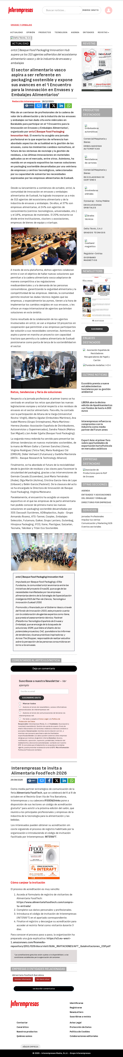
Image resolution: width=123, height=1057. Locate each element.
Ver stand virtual (43, 979)
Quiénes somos (24, 1036)
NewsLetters (76, 1012)
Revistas (103, 32)
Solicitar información (23, 979)
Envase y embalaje (21, 25)
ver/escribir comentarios (44, 988)
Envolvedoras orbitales (93, 206)
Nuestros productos (27, 1031)
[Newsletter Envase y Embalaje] (96, 297)
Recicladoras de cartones (94, 178)
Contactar (22, 1022)
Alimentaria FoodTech (29, 792)
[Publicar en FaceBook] (45, 105)
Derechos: (52, 738)
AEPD (53, 748)
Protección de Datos (80, 1027)
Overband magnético (90, 258)
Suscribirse (97, 329)
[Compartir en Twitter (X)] (53, 105)
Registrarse (76, 1007)
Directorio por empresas (96, 502)
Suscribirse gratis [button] (88, 10)
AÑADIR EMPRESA (30, 1046)
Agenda (85, 490)
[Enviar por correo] (38, 105)
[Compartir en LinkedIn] (60, 105)
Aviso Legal (43, 719)
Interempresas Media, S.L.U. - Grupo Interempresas (65, 1053)
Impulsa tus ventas (90, 519)
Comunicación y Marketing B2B (96, 523)
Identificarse (76, 1003)
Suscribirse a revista (80, 1016)
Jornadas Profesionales (92, 516)
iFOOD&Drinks (52, 800)
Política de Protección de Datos (30, 750)
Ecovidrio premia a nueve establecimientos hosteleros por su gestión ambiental (96, 387)
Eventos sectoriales (91, 526)
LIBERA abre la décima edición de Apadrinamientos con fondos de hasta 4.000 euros (96, 406)
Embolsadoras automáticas (93, 147)
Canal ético (23, 1027)
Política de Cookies (80, 1031)
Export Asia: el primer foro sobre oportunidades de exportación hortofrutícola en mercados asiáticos (96, 444)
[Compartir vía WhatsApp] (68, 105)
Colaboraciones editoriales (84, 1036)
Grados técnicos (94, 232)
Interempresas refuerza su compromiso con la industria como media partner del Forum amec (96, 425)
